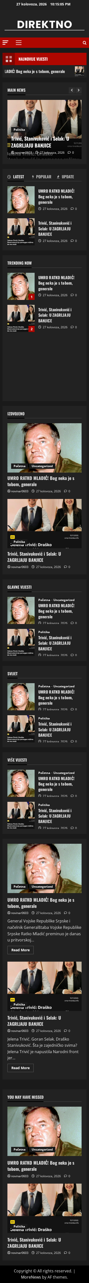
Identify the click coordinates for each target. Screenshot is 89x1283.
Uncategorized (42, 466)
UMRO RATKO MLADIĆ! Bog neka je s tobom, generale (21, 199)
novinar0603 (23, 152)
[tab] (19, 177)
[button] (5, 42)
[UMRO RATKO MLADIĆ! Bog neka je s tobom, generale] (44, 448)
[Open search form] (85, 43)
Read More (22, 950)
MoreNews (31, 1277)
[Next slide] (78, 90)
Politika (19, 130)
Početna (19, 466)
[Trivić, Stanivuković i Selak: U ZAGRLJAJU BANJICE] (44, 523)
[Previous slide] (72, 90)
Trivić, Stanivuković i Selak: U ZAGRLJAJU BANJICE (21, 231)
